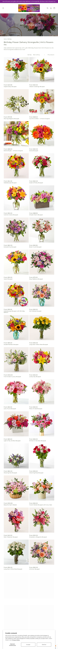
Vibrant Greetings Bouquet (37, 86)
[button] (3, 8)
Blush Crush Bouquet (35, 247)
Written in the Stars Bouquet (37, 440)
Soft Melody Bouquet (35, 311)
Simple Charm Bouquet (36, 214)
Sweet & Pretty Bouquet (36, 182)
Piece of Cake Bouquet (35, 408)
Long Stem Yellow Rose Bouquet (38, 344)
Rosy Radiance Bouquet (36, 279)
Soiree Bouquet (33, 150)
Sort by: (30, 54)
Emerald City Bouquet (10, 247)
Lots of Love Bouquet (10, 408)
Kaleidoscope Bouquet (10, 182)
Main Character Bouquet (11, 537)
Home (5, 39)
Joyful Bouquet (8, 279)
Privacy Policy (16, 640)
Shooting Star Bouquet (10, 472)
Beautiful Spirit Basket (10, 505)
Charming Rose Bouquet (36, 472)
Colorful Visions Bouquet (11, 214)
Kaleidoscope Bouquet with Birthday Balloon (14, 311)
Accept (28, 644)
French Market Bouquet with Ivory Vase (40, 505)
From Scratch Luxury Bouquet (12, 376)
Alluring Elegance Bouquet (11, 118)
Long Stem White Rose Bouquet (13, 569)
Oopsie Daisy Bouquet (10, 86)
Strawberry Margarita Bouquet (38, 537)
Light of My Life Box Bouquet (12, 440)
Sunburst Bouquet (34, 601)
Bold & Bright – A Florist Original (13, 150)
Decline (44, 644)
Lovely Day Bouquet (35, 376)
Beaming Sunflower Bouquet (12, 601)
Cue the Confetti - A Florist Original (39, 118)
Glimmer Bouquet (34, 569)
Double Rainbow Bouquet (11, 344)
